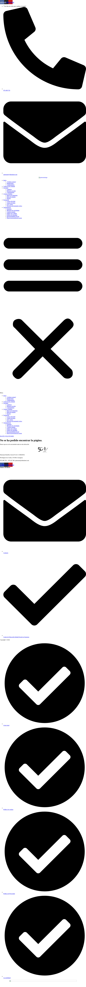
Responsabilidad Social (13, 216)
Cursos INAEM (11, 201)
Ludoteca (9, 189)
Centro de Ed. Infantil (9, 186)
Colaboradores (10, 185)
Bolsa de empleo (11, 197)
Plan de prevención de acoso (14, 218)
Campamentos (10, 192)
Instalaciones (10, 183)
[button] (43, 307)
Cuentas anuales (11, 212)
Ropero (9, 198)
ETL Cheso (10, 204)
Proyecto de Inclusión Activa (14, 206)
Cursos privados (11, 203)
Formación (6, 200)
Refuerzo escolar (11, 191)
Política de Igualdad (12, 215)
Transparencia (7, 207)
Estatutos (9, 209)
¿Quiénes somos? (11, 182)
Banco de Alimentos (12, 195)
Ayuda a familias (7, 194)
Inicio (4, 180)
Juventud (5, 188)
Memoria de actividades (13, 210)
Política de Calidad (12, 213)
